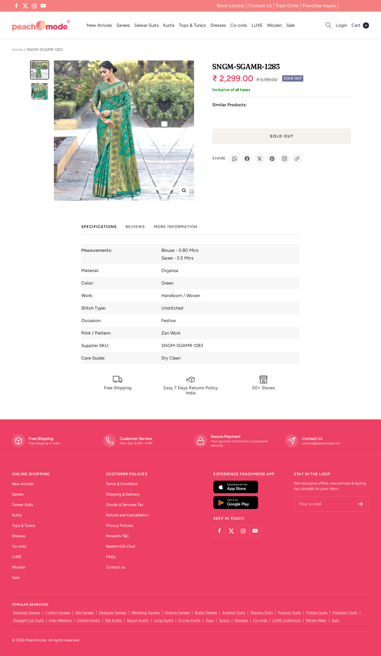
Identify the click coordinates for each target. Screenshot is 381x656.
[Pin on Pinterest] (272, 159)
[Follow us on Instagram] (34, 5)
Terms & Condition (122, 484)
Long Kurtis (163, 620)
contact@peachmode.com (321, 443)
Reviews (135, 226)
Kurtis (168, 25)
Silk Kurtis (113, 620)
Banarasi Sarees (26, 612)
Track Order (287, 5)
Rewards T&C (117, 536)
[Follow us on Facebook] (16, 5)
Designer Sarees (113, 612)
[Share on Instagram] (284, 159)
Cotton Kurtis (88, 620)
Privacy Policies (119, 525)
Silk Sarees (84, 612)
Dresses (218, 25)
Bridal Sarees (206, 612)
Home (17, 49)
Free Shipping (118, 388)
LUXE (257, 25)
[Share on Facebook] (247, 159)
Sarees (123, 25)
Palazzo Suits (289, 612)
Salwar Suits (146, 25)
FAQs (110, 557)
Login (341, 25)
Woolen (274, 25)
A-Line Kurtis (189, 620)
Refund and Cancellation (127, 515)
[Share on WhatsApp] (234, 159)
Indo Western (60, 620)
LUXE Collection (286, 620)
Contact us (115, 567)
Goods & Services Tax (124, 504)
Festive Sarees (177, 612)
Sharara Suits (261, 612)
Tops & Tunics (192, 25)
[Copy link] (297, 159)
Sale (290, 25)
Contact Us (260, 5)
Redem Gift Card (120, 546)
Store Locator (231, 5)
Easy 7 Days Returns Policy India (190, 390)
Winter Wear (316, 620)
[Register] (360, 504)
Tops (209, 620)
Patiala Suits (316, 612)
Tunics (224, 620)
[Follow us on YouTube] (43, 5)
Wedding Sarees (146, 612)
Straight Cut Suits (28, 620)
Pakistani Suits (344, 612)
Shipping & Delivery (123, 494)
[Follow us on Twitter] (25, 5)
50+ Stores (263, 388)
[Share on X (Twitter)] (259, 159)
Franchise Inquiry (319, 5)
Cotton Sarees (57, 612)
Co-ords (238, 25)
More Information (175, 226)
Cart (359, 25)
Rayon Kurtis (138, 620)
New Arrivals (99, 25)
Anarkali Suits (233, 612)
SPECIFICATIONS (99, 226)
